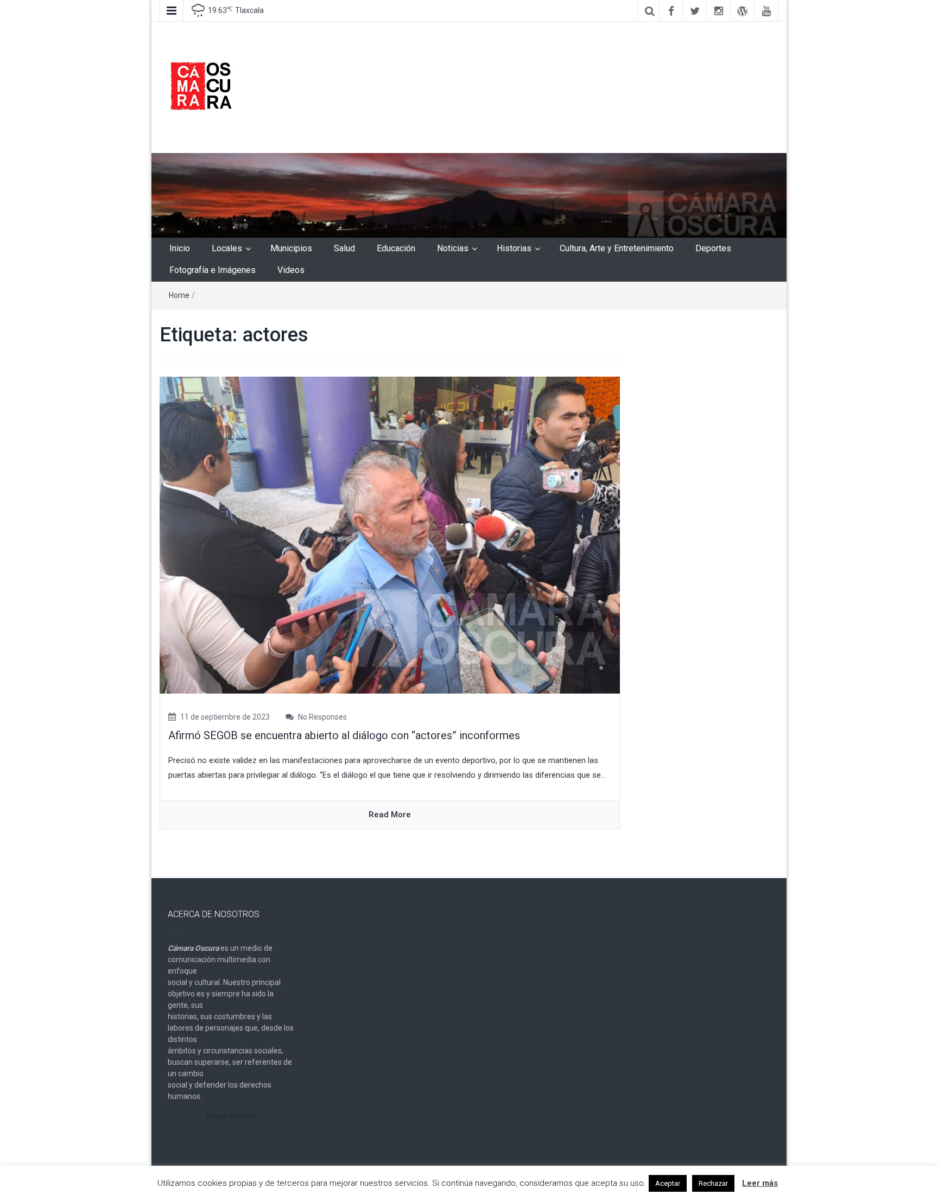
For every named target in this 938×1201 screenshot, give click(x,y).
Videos (291, 270)
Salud (344, 248)
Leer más (760, 1183)
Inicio (179, 248)
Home (179, 295)
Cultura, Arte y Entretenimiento (617, 248)
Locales (227, 248)
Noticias (452, 248)
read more (390, 814)
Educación (396, 248)
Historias (514, 248)
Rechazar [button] (713, 1183)
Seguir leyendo (230, 1115)
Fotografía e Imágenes (212, 270)
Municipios (291, 248)
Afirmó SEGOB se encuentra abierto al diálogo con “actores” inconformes (344, 735)
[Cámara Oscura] (469, 195)
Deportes (713, 248)
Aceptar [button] (667, 1183)
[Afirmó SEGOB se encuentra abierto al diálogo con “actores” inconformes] (390, 534)
